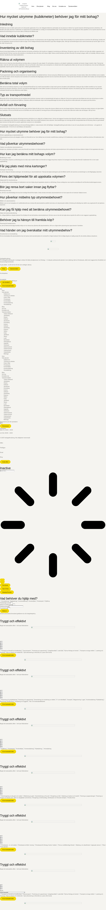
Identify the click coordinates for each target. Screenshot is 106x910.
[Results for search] (53, 525)
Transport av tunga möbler (87, 650)
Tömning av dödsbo (9, 295)
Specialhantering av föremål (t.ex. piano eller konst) (38, 652)
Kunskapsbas (4, 273)
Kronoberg (7, 322)
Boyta (1, 890)
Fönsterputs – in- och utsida (9, 845)
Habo (5, 333)
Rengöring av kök (55, 796)
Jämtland (6, 334)
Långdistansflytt (52, 650)
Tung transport (27, 650)
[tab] (3, 269)
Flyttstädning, (39, 748)
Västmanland (7, 350)
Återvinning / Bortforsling (7, 701)
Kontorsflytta (7, 301)
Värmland (6, 345)
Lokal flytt (60, 650)
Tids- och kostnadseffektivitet (37, 701)
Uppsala (6, 343)
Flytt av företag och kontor (71, 650)
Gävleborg (6, 327)
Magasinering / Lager (79, 699)
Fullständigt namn (5, 603)
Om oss (54, 6)
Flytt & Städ (7, 297)
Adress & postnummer (6, 604)
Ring (1, 457)
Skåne (5, 331)
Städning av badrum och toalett (70, 796)
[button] (8, 286)
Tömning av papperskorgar (87, 796)
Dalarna (6, 329)
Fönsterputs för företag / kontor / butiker (46, 845)
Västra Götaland (8, 313)
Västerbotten (7, 352)
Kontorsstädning (8, 302)
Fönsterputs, (11, 748)
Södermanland (8, 347)
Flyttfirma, (4, 748)
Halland (6, 319)
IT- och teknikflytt (61, 699)
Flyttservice (7, 294)
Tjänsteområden (72, 6)
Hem (33, 6)
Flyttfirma (47, 601)
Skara (5, 336)
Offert (1, 443)
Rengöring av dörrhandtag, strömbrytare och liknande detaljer (49, 797)
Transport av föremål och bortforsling (11, 650)
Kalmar (6, 324)
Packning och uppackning (39, 650)
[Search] (2, 580)
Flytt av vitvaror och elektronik (14, 652)
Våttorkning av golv (28, 796)
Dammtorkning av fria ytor (42, 796)
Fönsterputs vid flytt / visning (26, 845)
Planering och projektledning (9, 699)
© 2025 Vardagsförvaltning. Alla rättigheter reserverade (15, 437)
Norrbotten (7, 340)
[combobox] (7, 471)
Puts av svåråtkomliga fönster (66, 845)
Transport (69, 699)
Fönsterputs (7, 299)
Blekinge (6, 353)
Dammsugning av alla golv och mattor (11, 796)
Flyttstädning (13, 601)
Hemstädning (7, 304)
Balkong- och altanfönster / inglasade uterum (88, 845)
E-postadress (4, 608)
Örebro (6, 317)
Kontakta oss (62, 6)
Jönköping (6, 315)
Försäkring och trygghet (21, 701)
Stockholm (7, 320)
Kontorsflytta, (19, 748)
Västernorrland (8, 348)
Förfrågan (2, 447)
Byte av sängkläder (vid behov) (22, 797)
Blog (48, 6)
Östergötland (7, 341)
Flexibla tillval (71, 797)
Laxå (5, 338)
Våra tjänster (39, 6)
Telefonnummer (4, 606)
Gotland (6, 326)
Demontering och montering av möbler (44, 699)
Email (1, 452)
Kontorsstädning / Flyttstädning (94, 699)
